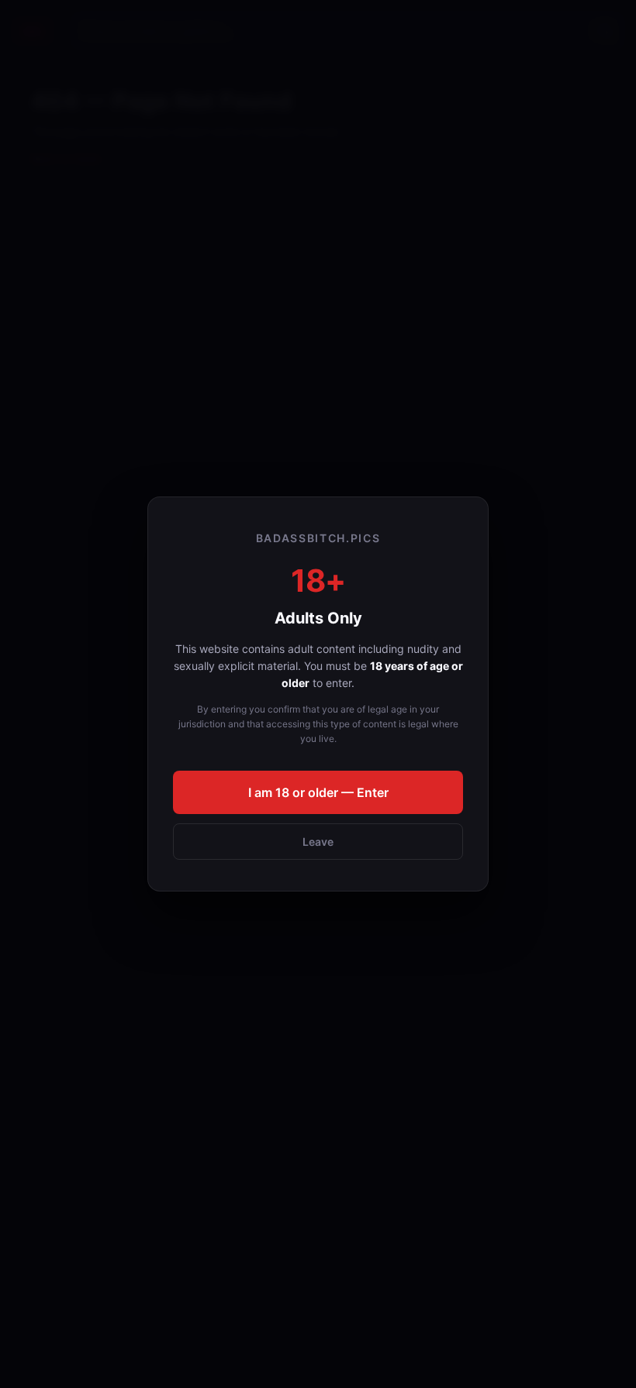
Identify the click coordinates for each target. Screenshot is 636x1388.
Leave (318, 841)
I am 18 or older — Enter (318, 792)
